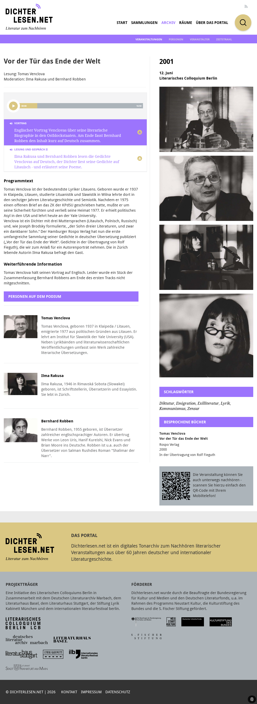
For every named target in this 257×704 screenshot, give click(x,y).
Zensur (193, 408)
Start (122, 22)
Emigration (186, 403)
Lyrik (225, 403)
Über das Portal (212, 22)
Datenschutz (117, 691)
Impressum (91, 691)
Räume (185, 22)
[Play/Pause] (13, 106)
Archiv (168, 22)
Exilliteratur (208, 403)
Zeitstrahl (224, 39)
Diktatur (166, 403)
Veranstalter (200, 39)
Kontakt (69, 691)
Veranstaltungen (148, 39)
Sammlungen (144, 22)
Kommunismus (172, 408)
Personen (176, 39)
